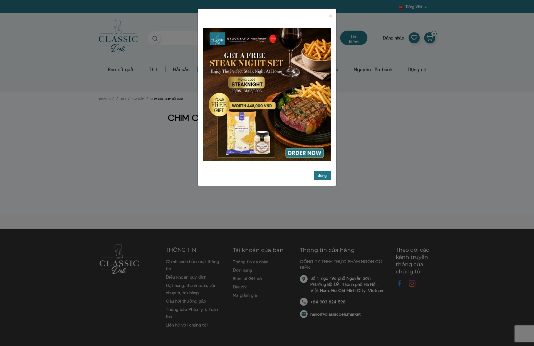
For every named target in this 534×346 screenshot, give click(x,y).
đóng (322, 175)
